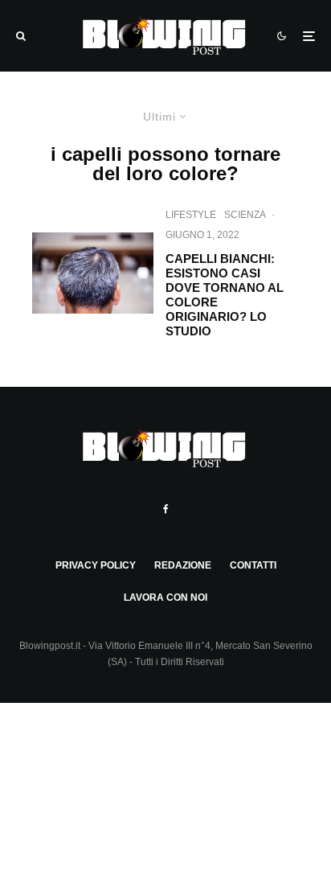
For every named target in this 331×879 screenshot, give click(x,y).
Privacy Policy (95, 565)
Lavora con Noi (165, 597)
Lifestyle (191, 214)
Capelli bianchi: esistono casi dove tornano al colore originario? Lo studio (225, 295)
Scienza (245, 214)
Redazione (182, 565)
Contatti (253, 565)
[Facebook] (166, 509)
